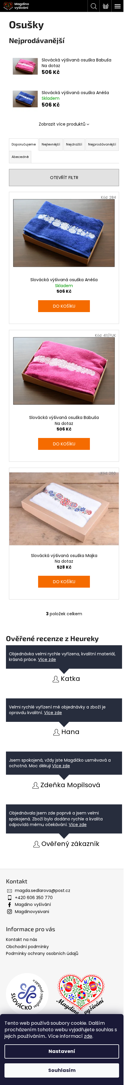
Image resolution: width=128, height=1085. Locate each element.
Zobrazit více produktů (62, 124)
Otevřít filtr (64, 178)
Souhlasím (62, 1070)
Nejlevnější (51, 144)
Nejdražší (74, 144)
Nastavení (62, 1051)
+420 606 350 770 (34, 898)
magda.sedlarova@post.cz (42, 890)
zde (88, 1036)
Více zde (47, 659)
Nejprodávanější (102, 144)
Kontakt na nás (21, 939)
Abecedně (20, 156)
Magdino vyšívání (33, 904)
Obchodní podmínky (27, 947)
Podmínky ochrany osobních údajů (42, 953)
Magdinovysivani (32, 912)
